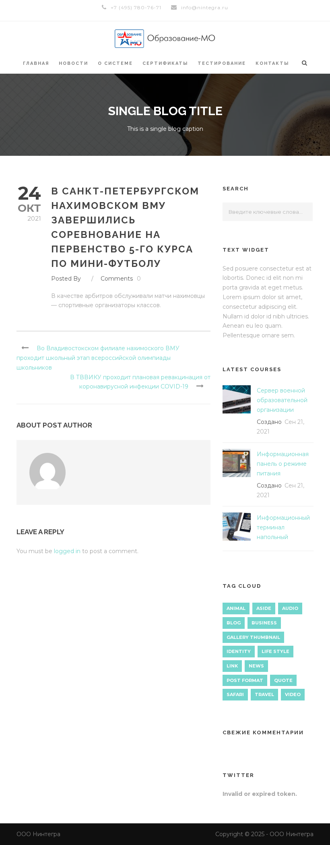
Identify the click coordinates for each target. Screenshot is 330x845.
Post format (245, 680)
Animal (236, 608)
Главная (36, 63)
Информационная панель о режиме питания (283, 463)
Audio (290, 608)
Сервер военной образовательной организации (282, 400)
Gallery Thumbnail (253, 637)
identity (239, 651)
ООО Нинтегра (38, 834)
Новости (73, 63)
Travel (264, 694)
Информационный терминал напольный (283, 527)
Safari (235, 694)
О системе (115, 63)
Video (293, 694)
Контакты (272, 63)
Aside (263, 608)
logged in (67, 551)
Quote (283, 680)
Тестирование (222, 63)
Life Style (275, 651)
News (256, 666)
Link (232, 666)
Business (264, 623)
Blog (234, 623)
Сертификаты (165, 63)
